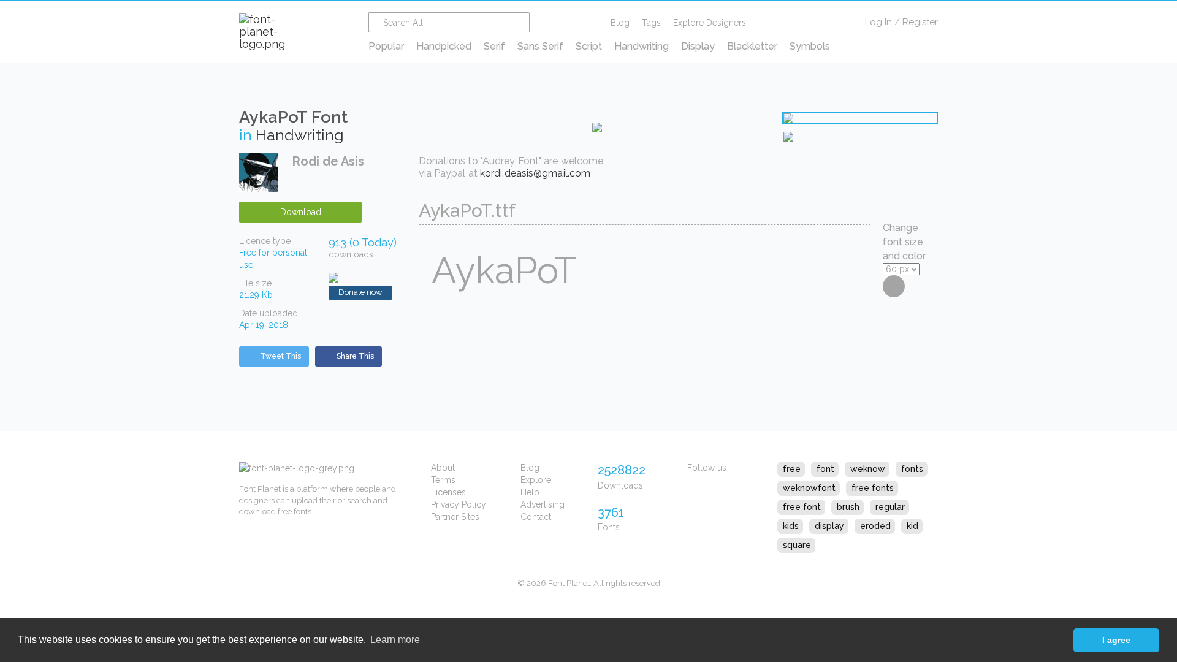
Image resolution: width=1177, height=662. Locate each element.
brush (848, 507)
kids (791, 526)
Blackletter (752, 46)
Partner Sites (455, 517)
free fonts (872, 488)
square (797, 545)
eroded (875, 526)
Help (529, 492)
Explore (535, 480)
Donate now (360, 292)
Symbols (810, 46)
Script (589, 46)
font (825, 469)
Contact (535, 517)
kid (912, 526)
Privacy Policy (458, 504)
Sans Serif (540, 46)
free (792, 469)
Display (698, 46)
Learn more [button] (395, 639)
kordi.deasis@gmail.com (535, 173)
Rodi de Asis (328, 161)
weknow (867, 469)
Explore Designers (709, 23)
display (829, 526)
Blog (620, 23)
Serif (494, 46)
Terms (443, 480)
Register (920, 22)
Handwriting (641, 46)
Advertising (542, 504)
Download (300, 212)
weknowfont (809, 488)
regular (890, 507)
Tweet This (281, 356)
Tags (651, 23)
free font (802, 507)
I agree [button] (1116, 640)
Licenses (448, 492)
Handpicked (443, 46)
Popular (386, 46)
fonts (912, 469)
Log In (878, 22)
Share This (355, 356)
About (443, 468)
